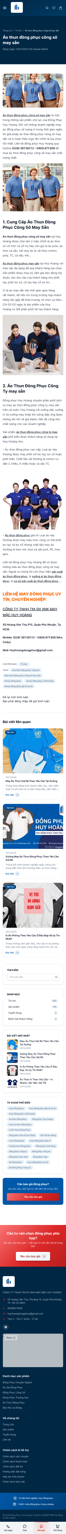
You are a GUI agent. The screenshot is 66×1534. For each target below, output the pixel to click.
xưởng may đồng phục (19, 1146)
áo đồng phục (15, 1162)
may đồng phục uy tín (37, 1162)
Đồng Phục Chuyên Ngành (17, 1382)
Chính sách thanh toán (15, 1461)
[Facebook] (6, 1327)
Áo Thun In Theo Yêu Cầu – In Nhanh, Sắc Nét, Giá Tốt (36, 1081)
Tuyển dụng (9, 1434)
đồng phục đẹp (40, 1157)
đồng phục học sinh (18, 1157)
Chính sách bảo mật (14, 1481)
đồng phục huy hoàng (42, 1119)
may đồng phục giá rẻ (40, 1140)
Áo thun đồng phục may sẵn (21, 263)
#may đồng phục (13, 681)
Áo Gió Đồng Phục (13, 1387)
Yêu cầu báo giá (33, 1196)
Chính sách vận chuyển (15, 1456)
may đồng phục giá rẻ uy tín (42, 1108)
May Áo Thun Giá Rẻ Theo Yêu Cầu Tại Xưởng (31, 781)
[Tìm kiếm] (47, 8)
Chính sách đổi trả (13, 1466)
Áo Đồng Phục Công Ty (20, 1167)
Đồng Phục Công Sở (14, 1392)
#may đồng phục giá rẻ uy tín (19, 686)
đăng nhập (21, 701)
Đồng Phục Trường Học (16, 1397)
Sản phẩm (8, 1429)
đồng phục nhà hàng (45, 1146)
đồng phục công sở (41, 1151)
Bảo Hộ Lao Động (12, 1407)
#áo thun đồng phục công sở (25, 670)
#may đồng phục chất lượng (39, 681)
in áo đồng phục (16, 1140)
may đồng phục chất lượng (22, 1113)
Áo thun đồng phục (17, 535)
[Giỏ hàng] (60, 8)
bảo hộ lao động (48, 1135)
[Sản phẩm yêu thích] (54, 8)
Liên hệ (7, 1439)
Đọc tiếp (10, 794)
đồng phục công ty (18, 1151)
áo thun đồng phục (18, 1119)
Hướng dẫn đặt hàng (14, 1471)
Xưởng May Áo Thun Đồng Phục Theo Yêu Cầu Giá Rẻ (38, 1055)
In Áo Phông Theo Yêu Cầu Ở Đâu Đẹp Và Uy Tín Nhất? (38, 1068)
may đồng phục (16, 1108)
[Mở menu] (4, 8)
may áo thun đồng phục (20, 1124)
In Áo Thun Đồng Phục (19, 1130)
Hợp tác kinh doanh (13, 1476)
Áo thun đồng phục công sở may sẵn (26, 115)
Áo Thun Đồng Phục (14, 1402)
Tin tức (18, 30)
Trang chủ (7, 30)
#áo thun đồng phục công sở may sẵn (22, 675)
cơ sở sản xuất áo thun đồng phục (36, 581)
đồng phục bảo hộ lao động (22, 1135)
